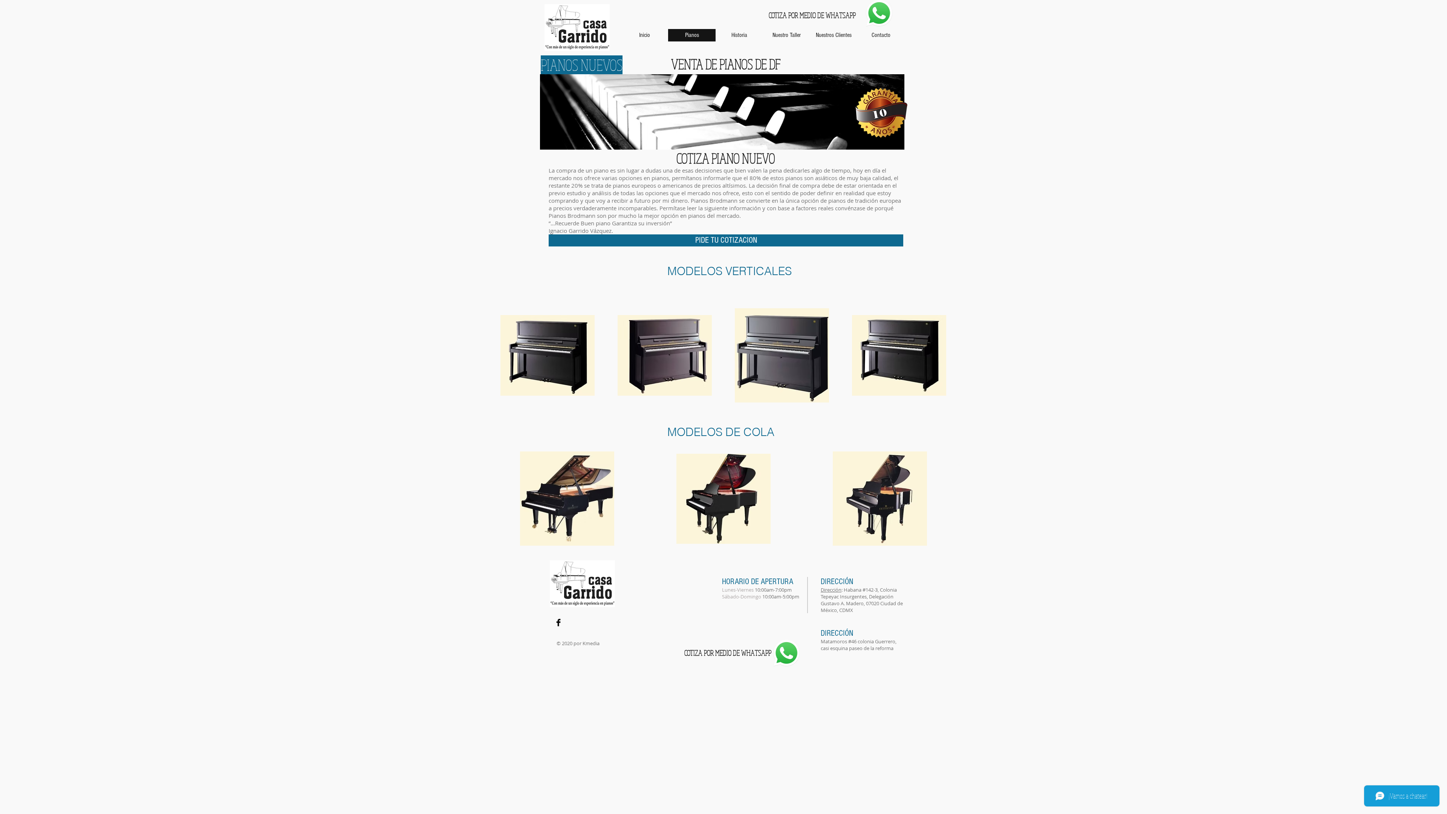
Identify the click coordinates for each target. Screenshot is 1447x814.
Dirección (831, 589)
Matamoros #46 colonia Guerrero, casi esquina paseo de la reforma (858, 645)
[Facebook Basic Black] (558, 622)
